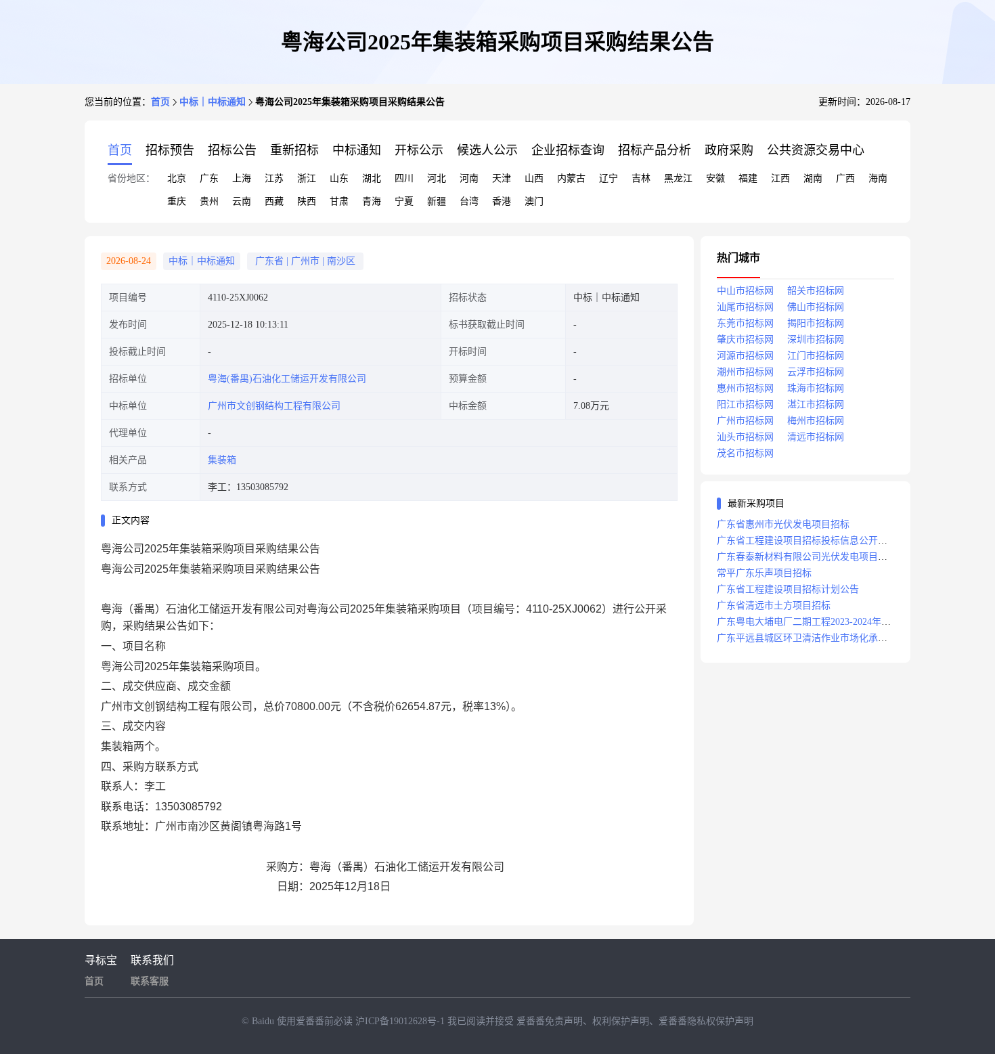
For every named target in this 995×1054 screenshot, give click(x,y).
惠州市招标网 (745, 388)
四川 (404, 178)
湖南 (812, 178)
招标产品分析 (654, 150)
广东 (209, 178)
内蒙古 (571, 178)
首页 (160, 102)
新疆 (436, 201)
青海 (371, 201)
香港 (501, 201)
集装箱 (222, 460)
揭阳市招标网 (815, 323)
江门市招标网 (815, 356)
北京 (176, 178)
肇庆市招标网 (745, 339)
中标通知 (356, 150)
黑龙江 (678, 178)
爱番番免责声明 (549, 1021)
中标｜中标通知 (212, 102)
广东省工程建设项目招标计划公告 (788, 589)
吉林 (641, 178)
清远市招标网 (815, 437)
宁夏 (404, 201)
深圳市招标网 (815, 339)
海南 (877, 178)
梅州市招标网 (815, 421)
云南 (241, 201)
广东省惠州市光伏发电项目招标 (783, 524)
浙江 (306, 178)
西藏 (274, 201)
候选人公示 (487, 150)
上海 (241, 178)
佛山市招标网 (815, 307)
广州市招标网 (745, 421)
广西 (845, 178)
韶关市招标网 (815, 291)
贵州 (209, 201)
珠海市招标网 (815, 388)
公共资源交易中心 (815, 150)
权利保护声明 (620, 1021)
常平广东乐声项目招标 (764, 573)
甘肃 (339, 201)
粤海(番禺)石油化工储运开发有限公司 (287, 379)
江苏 (274, 178)
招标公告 (232, 150)
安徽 (715, 178)
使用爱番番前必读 (316, 1021)
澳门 (534, 201)
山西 (534, 178)
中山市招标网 (745, 291)
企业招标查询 (567, 150)
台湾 (469, 201)
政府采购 (729, 150)
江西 (780, 178)
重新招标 (294, 150)
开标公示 (419, 150)
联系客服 (150, 981)
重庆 (176, 201)
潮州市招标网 (745, 372)
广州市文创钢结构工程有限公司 (274, 406)
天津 (501, 178)
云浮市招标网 (815, 372)
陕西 (306, 201)
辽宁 (608, 178)
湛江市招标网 (815, 404)
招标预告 (170, 150)
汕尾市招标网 (745, 307)
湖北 (371, 178)
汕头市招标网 (745, 437)
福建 (747, 178)
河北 (436, 178)
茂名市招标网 (745, 453)
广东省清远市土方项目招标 (774, 605)
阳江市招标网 (745, 404)
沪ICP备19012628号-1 (401, 1021)
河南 (469, 178)
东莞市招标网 (745, 323)
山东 (339, 178)
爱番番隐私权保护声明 (706, 1021)
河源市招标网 (745, 356)
